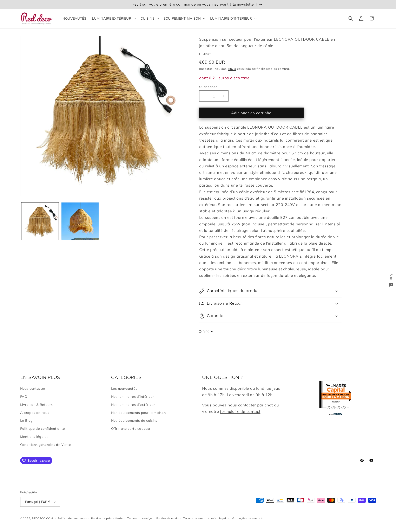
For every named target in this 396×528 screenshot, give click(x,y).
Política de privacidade (107, 518)
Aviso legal (218, 518)
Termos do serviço (139, 518)
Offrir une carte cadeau (130, 428)
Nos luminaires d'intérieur (132, 396)
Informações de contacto (247, 518)
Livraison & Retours (36, 405)
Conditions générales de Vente (45, 445)
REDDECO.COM (42, 518)
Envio (232, 68)
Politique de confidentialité (42, 428)
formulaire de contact (240, 411)
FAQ (23, 396)
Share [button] (208, 331)
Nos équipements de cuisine (134, 420)
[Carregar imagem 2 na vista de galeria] (80, 221)
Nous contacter (33, 388)
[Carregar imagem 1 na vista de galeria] (40, 221)
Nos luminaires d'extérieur (133, 405)
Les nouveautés (124, 388)
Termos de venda (194, 518)
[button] (113, 18)
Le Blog (26, 420)
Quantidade (208, 87)
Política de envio (167, 518)
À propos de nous (34, 413)
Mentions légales (34, 436)
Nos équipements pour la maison (138, 413)
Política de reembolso (72, 518)
